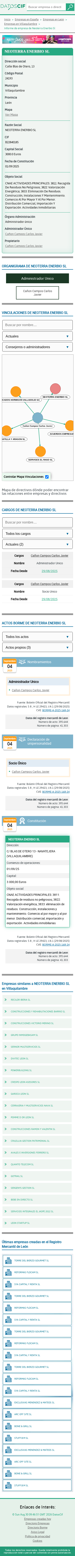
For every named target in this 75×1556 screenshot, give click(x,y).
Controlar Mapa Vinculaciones (24, 477)
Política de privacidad (37, 1536)
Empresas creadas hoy (37, 1519)
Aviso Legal (37, 1532)
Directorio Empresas (38, 1523)
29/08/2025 (50, 571)
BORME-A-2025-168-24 (56, 710)
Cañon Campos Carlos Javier (23, 234)
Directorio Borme (38, 1527)
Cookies (37, 1541)
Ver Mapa (11, 115)
